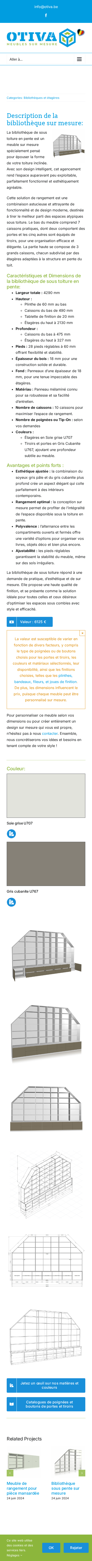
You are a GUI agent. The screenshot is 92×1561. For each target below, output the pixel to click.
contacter (50, 733)
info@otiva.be (46, 6)
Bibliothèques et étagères (41, 97)
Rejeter (76, 1547)
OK (51, 1547)
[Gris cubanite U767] (46, 844)
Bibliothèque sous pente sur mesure (65, 1488)
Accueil (11, 81)
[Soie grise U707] (46, 775)
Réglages (13, 1555)
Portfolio (24, 81)
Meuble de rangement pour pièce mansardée (23, 1488)
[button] (10, 1473)
